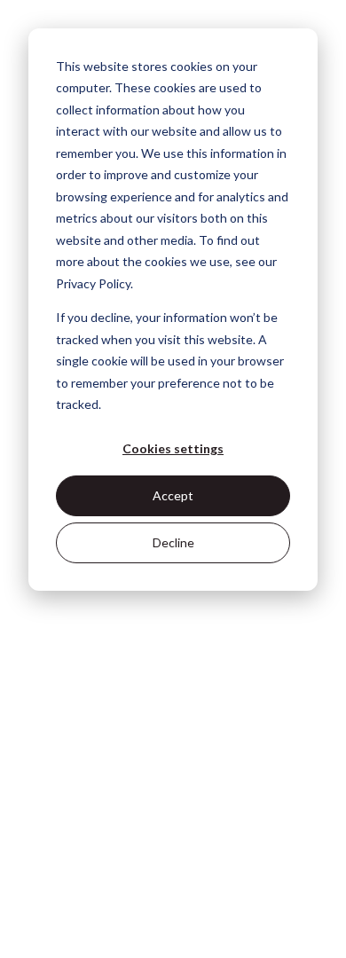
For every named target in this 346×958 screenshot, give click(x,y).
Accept (173, 495)
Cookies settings (173, 448)
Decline (173, 542)
